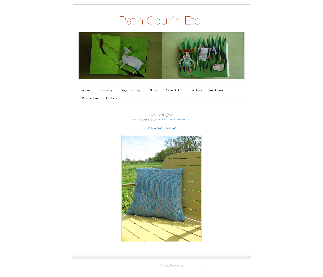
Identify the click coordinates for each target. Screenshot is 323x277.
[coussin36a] (161, 188)
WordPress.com (195, 265)
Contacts (111, 98)
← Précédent (152, 128)
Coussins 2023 (182, 119)
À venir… (87, 90)
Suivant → (172, 128)
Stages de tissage (131, 90)
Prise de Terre (90, 98)
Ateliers (154, 90)
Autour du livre (174, 90)
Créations (196, 90)
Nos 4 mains (216, 90)
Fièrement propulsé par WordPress (138, 265)
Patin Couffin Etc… (161, 20)
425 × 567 (162, 119)
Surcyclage (106, 90)
